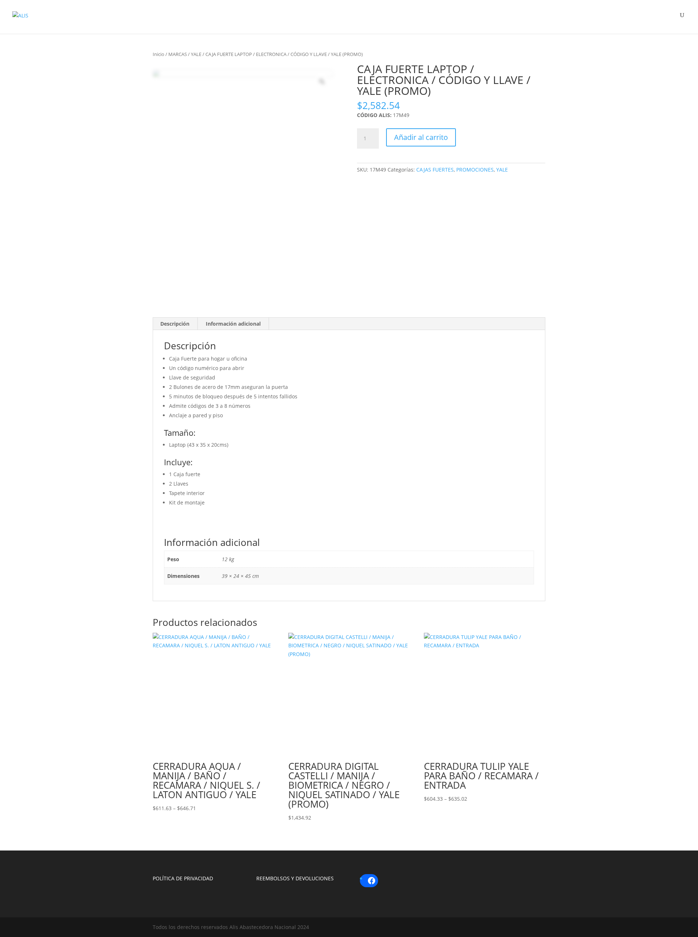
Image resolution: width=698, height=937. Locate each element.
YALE (196, 54)
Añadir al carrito (421, 137)
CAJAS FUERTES (435, 169)
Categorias (551, 19)
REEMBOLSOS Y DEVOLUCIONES (295, 878)
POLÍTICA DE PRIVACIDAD (183, 878)
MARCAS (177, 54)
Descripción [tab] (174, 323)
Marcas (489, 19)
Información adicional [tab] (233, 323)
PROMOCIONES (475, 169)
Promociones (622, 19)
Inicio (158, 54)
